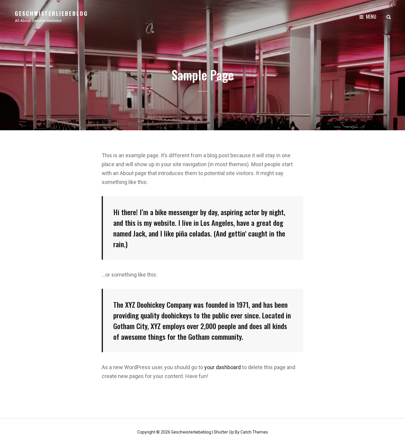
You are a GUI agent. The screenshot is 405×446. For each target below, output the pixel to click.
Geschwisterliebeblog (51, 13)
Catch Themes (254, 432)
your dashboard (222, 367)
